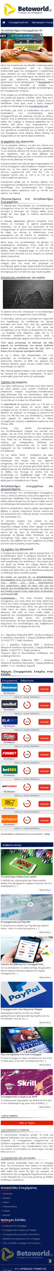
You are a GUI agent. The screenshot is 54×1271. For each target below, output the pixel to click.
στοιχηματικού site (38, 106)
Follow (47, 834)
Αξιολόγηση (9, 693)
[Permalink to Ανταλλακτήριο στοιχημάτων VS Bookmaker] (27, 862)
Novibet (7, 1197)
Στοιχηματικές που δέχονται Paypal (21, 1009)
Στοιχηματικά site (18, 22)
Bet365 (6, 1215)
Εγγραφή (44, 689)
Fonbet (6, 1210)
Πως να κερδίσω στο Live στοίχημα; (21, 1054)
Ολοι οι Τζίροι (27, 1123)
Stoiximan (7, 1193)
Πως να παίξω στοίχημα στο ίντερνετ (22, 1242)
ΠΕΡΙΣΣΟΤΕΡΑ (44, 890)
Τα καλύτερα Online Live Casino (19, 876)
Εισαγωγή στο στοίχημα (14, 1225)
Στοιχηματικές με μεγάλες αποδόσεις (21, 1234)
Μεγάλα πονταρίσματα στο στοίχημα (21, 1238)
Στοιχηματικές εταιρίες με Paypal (19, 1229)
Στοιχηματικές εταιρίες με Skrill (19, 1096)
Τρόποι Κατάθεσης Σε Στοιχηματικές (22, 964)
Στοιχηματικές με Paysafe (15, 921)
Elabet (6, 1202)
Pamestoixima (10, 1206)
